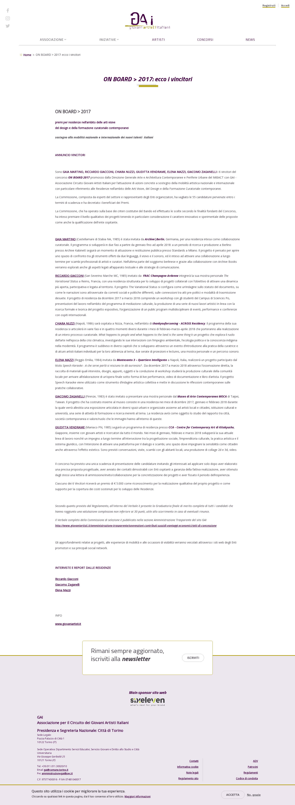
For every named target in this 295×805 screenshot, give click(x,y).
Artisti (158, 39)
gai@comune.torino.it (56, 770)
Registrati (268, 5)
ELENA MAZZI (64, 360)
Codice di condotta (247, 778)
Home (27, 55)
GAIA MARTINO (65, 239)
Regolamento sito (188, 778)
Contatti (193, 760)
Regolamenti (251, 772)
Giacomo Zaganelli (67, 584)
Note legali (192, 772)
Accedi (285, 5)
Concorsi (205, 39)
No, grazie (254, 794)
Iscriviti (193, 658)
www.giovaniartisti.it (68, 624)
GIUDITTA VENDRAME (70, 427)
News (250, 39)
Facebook (19, 10)
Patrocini (253, 766)
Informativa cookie (187, 766)
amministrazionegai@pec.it (57, 773)
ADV (255, 760)
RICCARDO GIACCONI (69, 276)
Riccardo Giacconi (66, 579)
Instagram (19, 18)
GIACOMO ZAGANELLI (70, 396)
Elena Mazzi (63, 590)
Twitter (17, 26)
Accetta (232, 794)
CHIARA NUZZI (65, 323)
